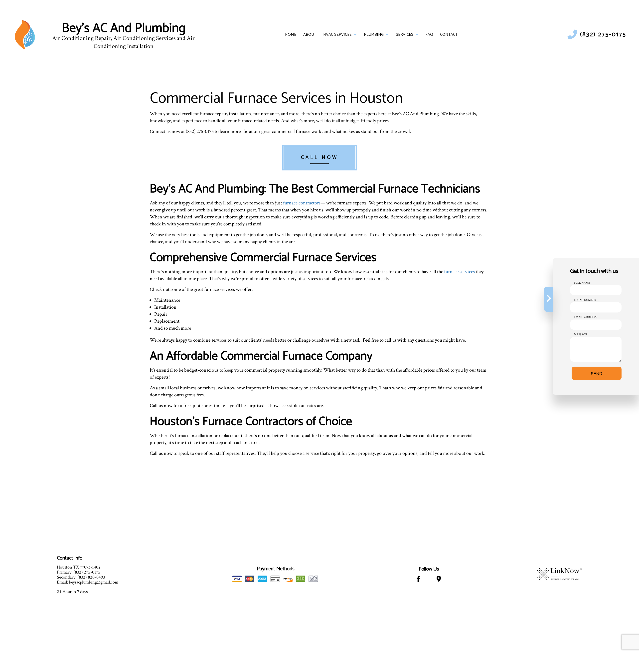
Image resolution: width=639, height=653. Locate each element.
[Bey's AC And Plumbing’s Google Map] (439, 580)
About (309, 34)
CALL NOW (319, 157)
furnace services (459, 271)
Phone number (585, 300)
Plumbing (374, 34)
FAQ (429, 34)
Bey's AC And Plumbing (123, 28)
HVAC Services (337, 34)
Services (404, 34)
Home (290, 34)
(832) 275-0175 (603, 34)
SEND (596, 373)
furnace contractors (301, 203)
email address (585, 317)
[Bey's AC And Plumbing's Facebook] (418, 580)
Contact (449, 34)
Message (580, 334)
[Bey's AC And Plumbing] (25, 34)
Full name (582, 282)
